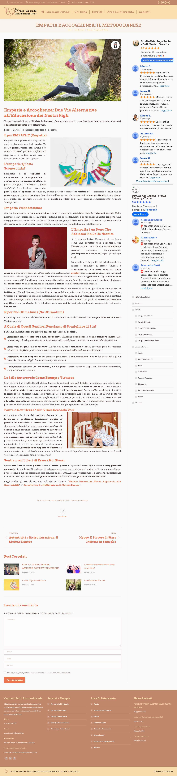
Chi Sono (138, 303)
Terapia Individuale (145, 316)
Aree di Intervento (142, 347)
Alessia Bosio (149, 237)
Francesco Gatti (150, 265)
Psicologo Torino (143, 297)
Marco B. (145, 115)
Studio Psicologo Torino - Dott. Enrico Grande (156, 43)
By (45, 500)
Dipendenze (142, 384)
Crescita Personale (145, 378)
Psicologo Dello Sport (60, 729)
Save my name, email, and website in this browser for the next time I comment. (38, 673)
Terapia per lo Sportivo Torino (148, 341)
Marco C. (145, 66)
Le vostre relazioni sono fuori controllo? (99, 566)
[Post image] (11, 569)
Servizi (137, 310)
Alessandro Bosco (151, 220)
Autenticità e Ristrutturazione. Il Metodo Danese (52, 485)
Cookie (64, 771)
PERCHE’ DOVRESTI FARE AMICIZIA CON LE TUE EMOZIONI (40, 566)
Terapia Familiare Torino (147, 328)
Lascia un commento (79, 500)
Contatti (138, 403)
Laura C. (145, 91)
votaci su (139, 214)
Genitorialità (142, 372)
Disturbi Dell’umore (145, 359)
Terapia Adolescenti (145, 334)
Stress (140, 397)
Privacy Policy (74, 771)
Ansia (140, 353)
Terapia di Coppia (144, 322)
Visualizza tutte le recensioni (152, 181)
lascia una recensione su (156, 60)
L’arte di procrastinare (34, 580)
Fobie (140, 366)
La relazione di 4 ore (94, 580)
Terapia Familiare (59, 716)
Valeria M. (146, 133)
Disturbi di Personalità (146, 390)
